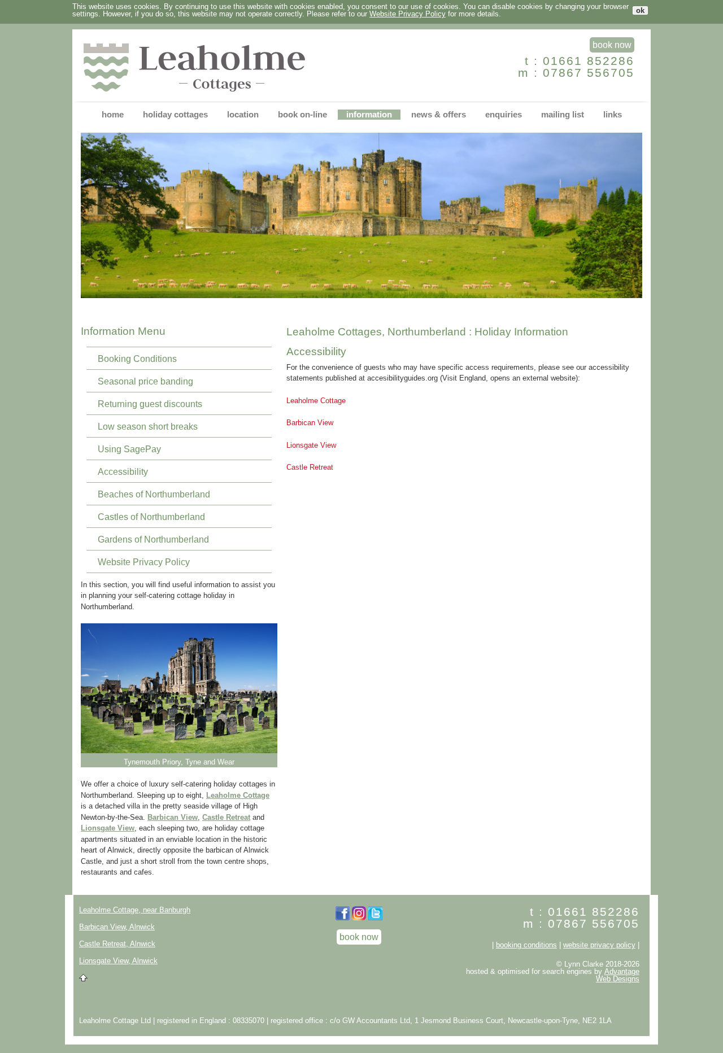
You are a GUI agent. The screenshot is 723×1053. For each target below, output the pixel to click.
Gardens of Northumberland (153, 539)
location (243, 114)
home (113, 114)
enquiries (503, 114)
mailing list (562, 114)
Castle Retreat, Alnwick (117, 944)
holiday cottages (175, 114)
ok (640, 10)
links (612, 114)
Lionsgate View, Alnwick (118, 960)
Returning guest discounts (150, 404)
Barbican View (172, 817)
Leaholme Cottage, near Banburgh (134, 910)
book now (612, 45)
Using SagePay (129, 449)
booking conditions (526, 945)
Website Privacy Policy (407, 14)
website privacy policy (599, 945)
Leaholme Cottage (237, 795)
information (369, 114)
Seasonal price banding (145, 381)
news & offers (438, 114)
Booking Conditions (137, 359)
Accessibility (123, 472)
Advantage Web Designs (617, 975)
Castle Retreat (226, 817)
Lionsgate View (107, 828)
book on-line (302, 114)
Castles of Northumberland (151, 517)
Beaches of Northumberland (154, 494)
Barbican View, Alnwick (117, 927)
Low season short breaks (148, 426)
